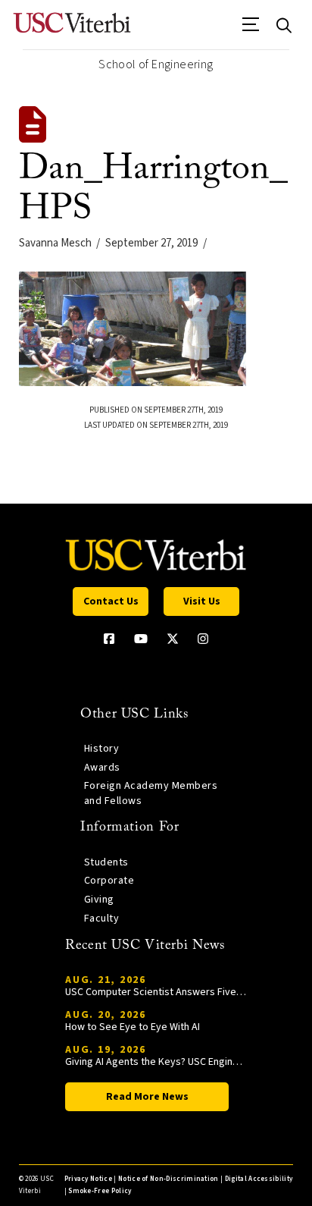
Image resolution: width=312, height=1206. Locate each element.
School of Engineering (155, 64)
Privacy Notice (88, 1179)
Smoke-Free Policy (99, 1191)
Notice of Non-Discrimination (168, 1179)
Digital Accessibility (259, 1179)
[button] (251, 29)
